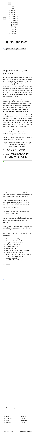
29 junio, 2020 (6, 264)
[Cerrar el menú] (9, 3)
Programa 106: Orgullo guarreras (15, 72)
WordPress (29, 431)
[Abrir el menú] (4, 18)
